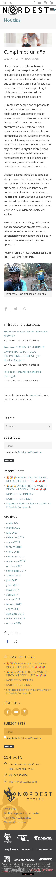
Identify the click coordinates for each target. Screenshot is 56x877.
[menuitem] (4, 3)
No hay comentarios (28, 340)
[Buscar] (48, 426)
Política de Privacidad (30, 452)
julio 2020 (11, 532)
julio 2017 (11, 580)
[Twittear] (16, 308)
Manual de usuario (15, 822)
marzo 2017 (13, 599)
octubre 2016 (14, 623)
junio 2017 (12, 585)
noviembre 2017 (15, 561)
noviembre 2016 (15, 618)
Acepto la (24, 452)
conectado (36, 395)
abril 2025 (12, 523)
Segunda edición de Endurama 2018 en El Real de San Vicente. (28, 505)
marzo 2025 (13, 527)
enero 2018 (12, 551)
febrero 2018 (13, 547)
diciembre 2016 (15, 614)
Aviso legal (10, 809)
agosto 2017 (13, 575)
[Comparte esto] (7, 308)
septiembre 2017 (16, 571)
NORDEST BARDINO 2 (19, 499)
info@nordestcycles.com (23, 781)
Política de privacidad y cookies (21, 813)
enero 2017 (12, 609)
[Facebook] (34, 3)
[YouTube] (39, 3)
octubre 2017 (14, 566)
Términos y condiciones (17, 817)
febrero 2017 (13, 604)
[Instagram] (45, 3)
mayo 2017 (12, 590)
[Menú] (52, 10)
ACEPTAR (28, 874)
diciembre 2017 (15, 556)
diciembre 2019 (15, 537)
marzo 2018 (13, 542)
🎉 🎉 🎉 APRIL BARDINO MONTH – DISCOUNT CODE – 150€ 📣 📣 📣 (27, 487)
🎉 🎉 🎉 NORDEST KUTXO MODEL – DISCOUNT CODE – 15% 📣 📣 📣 (28, 479)
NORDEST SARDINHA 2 (19, 494)
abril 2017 (12, 594)
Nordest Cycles (32, 58)
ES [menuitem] (10, 3)
